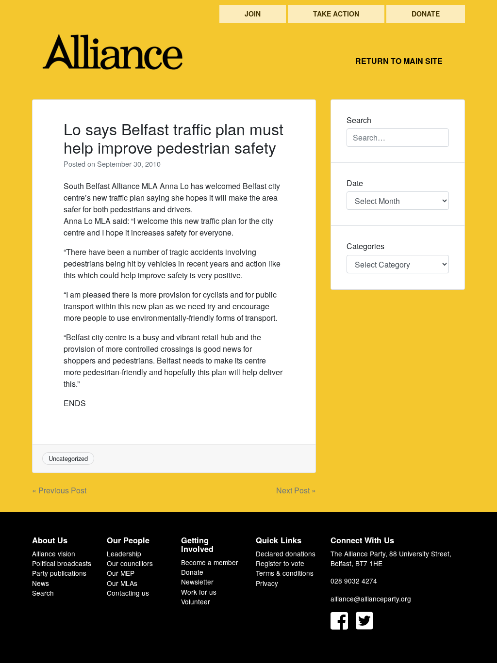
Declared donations (285, 553)
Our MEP (120, 573)
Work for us (198, 592)
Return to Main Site (399, 60)
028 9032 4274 (354, 580)
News (40, 583)
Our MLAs (122, 583)
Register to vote (280, 563)
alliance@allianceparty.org (371, 598)
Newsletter (197, 581)
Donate (426, 13)
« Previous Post (59, 490)
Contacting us (128, 593)
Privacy (267, 583)
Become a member (209, 562)
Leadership (124, 553)
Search (43, 593)
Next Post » (296, 490)
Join (253, 13)
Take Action (336, 13)
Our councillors (130, 563)
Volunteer (195, 601)
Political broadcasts (61, 563)
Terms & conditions (285, 573)
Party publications (59, 573)
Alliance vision (53, 553)
